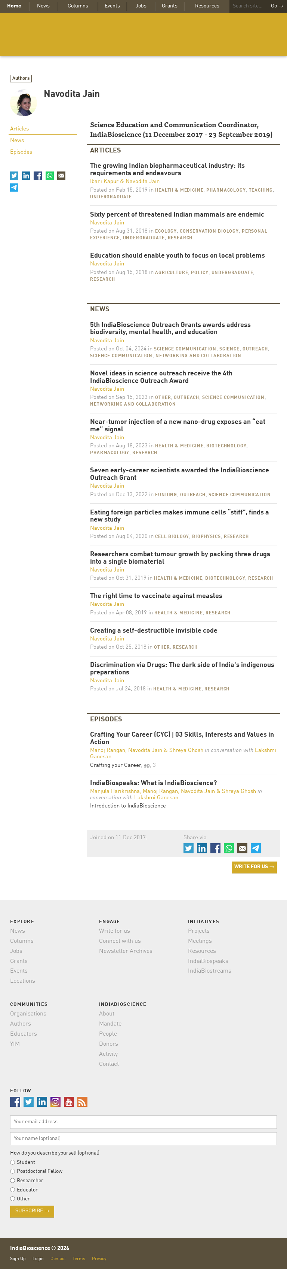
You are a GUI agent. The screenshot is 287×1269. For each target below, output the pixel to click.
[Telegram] (14, 187)
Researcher (30, 1180)
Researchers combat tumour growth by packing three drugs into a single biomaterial (180, 558)
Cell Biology (172, 537)
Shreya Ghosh (186, 750)
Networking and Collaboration (198, 356)
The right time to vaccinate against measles (156, 596)
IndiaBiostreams (209, 971)
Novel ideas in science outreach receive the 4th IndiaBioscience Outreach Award (161, 377)
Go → (277, 6)
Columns (78, 6)
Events (112, 6)
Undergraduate (111, 197)
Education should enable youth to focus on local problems (177, 256)
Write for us (114, 931)
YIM (15, 1044)
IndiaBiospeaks (208, 961)
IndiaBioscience (143, 34)
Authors (21, 78)
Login (38, 1258)
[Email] (61, 175)
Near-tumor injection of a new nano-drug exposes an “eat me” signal (177, 426)
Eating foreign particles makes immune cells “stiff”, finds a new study (179, 516)
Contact (109, 1064)
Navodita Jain (143, 182)
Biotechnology (226, 446)
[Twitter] (14, 175)
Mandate (110, 1024)
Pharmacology (226, 190)
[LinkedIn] (26, 175)
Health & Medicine (179, 190)
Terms (78, 1258)
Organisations (28, 1014)
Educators (23, 1034)
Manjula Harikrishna (115, 791)
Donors (108, 1044)
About (106, 1014)
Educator (27, 1190)
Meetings (200, 941)
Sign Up (18, 1258)
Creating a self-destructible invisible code (153, 631)
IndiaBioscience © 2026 (39, 1248)
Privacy (99, 1258)
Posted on (119, 190)
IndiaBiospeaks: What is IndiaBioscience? (153, 783)
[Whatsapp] (49, 175)
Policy (199, 273)
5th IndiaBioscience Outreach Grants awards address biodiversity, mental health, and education (170, 329)
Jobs (141, 6)
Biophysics (206, 537)
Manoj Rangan (107, 750)
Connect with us (120, 941)
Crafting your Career (115, 765)
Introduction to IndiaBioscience (128, 806)
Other (163, 398)
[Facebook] (38, 175)
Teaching (261, 190)
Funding (166, 495)
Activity (108, 1054)
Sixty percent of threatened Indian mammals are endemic (177, 215)
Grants (170, 6)
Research (180, 238)
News (43, 6)
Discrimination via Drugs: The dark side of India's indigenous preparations (182, 669)
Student (26, 1162)
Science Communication (185, 349)
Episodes (21, 152)
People (108, 1034)
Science (229, 349)
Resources (207, 6)
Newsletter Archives (125, 951)
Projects (199, 931)
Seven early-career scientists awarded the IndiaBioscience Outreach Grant (179, 474)
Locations (22, 981)
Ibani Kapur (104, 182)
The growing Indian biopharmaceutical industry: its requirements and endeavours (167, 170)
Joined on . (118, 838)
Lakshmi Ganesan (156, 798)
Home (14, 6)
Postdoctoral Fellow (39, 1171)
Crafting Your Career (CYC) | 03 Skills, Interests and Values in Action (182, 739)
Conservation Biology (209, 231)
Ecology (166, 231)
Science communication (121, 356)
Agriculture (171, 273)
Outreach (255, 349)
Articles (19, 129)
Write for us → (254, 866)
